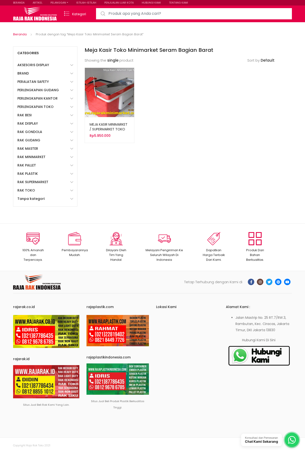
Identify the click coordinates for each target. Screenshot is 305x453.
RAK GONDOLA (29, 131)
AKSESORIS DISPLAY (33, 65)
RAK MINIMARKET (31, 157)
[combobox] (194, 13)
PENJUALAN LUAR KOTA (119, 3)
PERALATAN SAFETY (33, 81)
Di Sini (270, 340)
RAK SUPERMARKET (32, 182)
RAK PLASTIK (27, 173)
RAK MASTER (27, 148)
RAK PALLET (26, 165)
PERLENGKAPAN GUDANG (38, 90)
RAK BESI (24, 115)
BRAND (23, 73)
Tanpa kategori (31, 198)
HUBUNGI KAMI (151, 3)
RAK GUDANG (28, 140)
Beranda (20, 34)
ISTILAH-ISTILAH (86, 3)
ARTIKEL (37, 3)
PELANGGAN (58, 3)
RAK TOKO (26, 190)
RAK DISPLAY (27, 123)
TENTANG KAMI (178, 3)
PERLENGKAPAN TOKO (35, 106)
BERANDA (19, 3)
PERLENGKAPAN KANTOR (37, 98)
